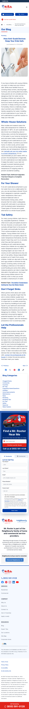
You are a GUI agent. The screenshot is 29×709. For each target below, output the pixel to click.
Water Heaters (7, 407)
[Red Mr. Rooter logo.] (7, 521)
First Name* (5, 461)
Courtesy (5, 384)
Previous (6, 365)
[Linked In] (19, 370)
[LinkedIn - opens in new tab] (13, 582)
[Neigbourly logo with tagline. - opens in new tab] (22, 521)
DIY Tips (5, 386)
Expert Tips (4, 629)
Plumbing (3, 35)
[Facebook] (6, 370)
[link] (23, 370)
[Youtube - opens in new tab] (17, 582)
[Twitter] (10, 370)
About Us (4, 606)
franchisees (7, 501)
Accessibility (4, 668)
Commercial (22, 456)
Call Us (22, 14)
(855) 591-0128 (19, 449)
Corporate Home (6, 639)
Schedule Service (9, 14)
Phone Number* (6, 481)
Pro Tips (5, 401)
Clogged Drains (7, 381)
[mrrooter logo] (14, 571)
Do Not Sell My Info (6, 671)
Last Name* (5, 468)
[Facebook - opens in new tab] (2, 582)
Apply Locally (5, 616)
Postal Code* (5, 488)
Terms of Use (4, 661)
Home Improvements (9, 392)
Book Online (15, 510)
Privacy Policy (4, 664)
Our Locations (5, 632)
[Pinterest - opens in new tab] (6, 582)
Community (6, 383)
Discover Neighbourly (13, 560)
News (4, 396)
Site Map (3, 636)
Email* (4, 474)
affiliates (20, 499)
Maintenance (6, 394)
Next (24, 365)
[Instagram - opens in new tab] (10, 582)
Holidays (5, 390)
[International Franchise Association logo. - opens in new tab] (4, 644)
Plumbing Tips (7, 399)
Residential (9, 456)
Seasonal (5, 405)
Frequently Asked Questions (11, 388)
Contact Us (4, 609)
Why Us (3, 602)
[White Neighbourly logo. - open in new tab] (5, 1)
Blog (2, 625)
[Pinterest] (14, 370)
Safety (4, 403)
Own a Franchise (6, 613)
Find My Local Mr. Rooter (14, 445)
